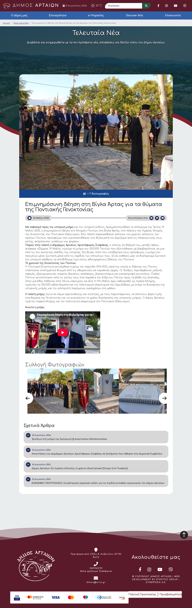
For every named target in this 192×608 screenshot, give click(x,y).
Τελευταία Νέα (21, 23)
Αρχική (6, 23)
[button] (96, 194)
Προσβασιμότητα (171, 594)
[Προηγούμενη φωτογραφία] (27, 398)
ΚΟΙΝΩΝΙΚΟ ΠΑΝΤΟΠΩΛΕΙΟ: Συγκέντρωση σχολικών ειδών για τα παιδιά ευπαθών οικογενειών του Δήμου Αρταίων (98, 483)
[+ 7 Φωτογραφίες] (96, 132)
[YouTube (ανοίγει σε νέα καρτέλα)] (175, 6)
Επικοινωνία (173, 15)
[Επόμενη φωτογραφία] (164, 398)
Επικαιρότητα (57, 15)
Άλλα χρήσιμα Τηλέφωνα (96, 571)
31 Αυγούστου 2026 (76, 6)
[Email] (162, 218)
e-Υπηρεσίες (96, 15)
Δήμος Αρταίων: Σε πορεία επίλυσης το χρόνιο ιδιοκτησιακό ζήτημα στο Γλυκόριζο (80, 468)
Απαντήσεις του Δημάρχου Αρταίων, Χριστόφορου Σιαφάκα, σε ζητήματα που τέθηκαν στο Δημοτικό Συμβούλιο (97, 454)
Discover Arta (134, 15)
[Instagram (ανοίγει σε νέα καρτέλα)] (166, 6)
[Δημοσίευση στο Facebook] (151, 218)
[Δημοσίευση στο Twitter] (157, 218)
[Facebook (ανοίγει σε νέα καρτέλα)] (158, 6)
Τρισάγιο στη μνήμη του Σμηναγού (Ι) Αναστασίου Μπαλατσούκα (69, 439)
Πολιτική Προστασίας (142, 594)
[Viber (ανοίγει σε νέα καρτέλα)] (185, 6)
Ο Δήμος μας (19, 15)
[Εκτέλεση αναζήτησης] (146, 6)
